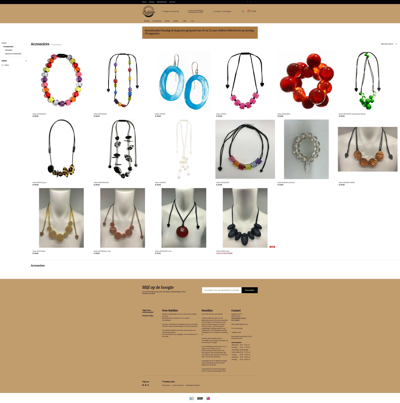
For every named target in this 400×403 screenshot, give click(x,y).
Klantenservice (162, 2)
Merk (4, 61)
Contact (151, 2)
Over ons (172, 2)
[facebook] (247, 2)
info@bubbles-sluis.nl (238, 318)
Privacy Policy (148, 316)
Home (144, 2)
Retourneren (166, 385)
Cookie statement (178, 385)
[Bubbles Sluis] (148, 11)
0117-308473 (235, 320)
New (192, 21)
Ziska (7, 65)
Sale (184, 21)
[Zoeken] (243, 11)
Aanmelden (249, 290)
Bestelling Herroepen (193, 385)
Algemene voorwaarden (147, 311)
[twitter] (255, 2)
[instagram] (251, 2)
